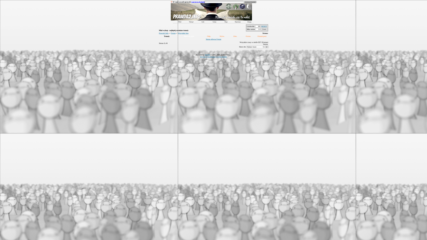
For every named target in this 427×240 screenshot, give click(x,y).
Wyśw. (222, 36)
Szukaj (214, 22)
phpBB (207, 55)
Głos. (235, 36)
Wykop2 (191, 22)
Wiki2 (179, 22)
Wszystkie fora (183, 33)
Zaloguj (249, 22)
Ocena (248, 36)
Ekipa (226, 22)
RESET (264, 26)
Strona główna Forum (213, 39)
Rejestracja (238, 22)
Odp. (209, 36)
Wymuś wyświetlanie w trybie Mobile (213, 57)
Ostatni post (261, 36)
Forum (173, 33)
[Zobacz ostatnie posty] (211, 20)
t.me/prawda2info (198, 2)
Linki (202, 22)
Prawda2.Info (163, 33)
